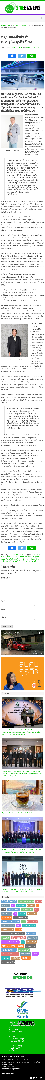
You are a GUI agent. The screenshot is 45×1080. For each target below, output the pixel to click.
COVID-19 (39, 901)
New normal (21, 906)
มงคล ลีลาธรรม (7, 930)
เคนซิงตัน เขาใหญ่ (32, 559)
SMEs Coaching (7, 914)
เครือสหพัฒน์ (6, 561)
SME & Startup (16, 1046)
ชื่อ (2, 601)
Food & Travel (16, 1032)
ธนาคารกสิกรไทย (21, 918)
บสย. (18, 926)
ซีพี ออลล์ (32, 913)
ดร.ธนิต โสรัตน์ (6, 918)
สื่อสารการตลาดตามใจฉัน (12, 946)
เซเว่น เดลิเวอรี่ (23, 950)
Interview (19, 555)
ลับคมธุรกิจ (19, 937)
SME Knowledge (17, 1039)
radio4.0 (30, 905)
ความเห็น (5, 578)
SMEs (36, 910)
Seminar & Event (17, 1041)
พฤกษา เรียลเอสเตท (29, 926)
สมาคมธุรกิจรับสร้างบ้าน (10, 942)
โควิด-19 (26, 958)
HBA (13, 905)
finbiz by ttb (5, 906)
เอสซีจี (35, 954)
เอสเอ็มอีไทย (15, 958)
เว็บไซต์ (4, 618)
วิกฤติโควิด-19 (32, 938)
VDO (13, 1050)
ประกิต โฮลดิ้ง (19, 559)
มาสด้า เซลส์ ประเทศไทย (13, 933)
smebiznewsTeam (32, 48)
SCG (37, 905)
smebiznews (14, 909)
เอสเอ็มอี (5, 958)
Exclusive (14, 1029)
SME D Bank (27, 909)
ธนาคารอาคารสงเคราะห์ (10, 922)
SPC (15, 914)
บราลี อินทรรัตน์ (8, 926)
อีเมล (3, 609)
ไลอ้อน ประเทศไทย (8, 962)
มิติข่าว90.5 (30, 934)
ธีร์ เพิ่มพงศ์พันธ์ (32, 922)
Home (13, 1027)
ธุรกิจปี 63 (15, 557)
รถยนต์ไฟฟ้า (6, 938)
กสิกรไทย (22, 914)
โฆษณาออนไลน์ (29, 561)
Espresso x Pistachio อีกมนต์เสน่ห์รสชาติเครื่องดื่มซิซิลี (17, 813)
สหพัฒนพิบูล (31, 942)
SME (3, 910)
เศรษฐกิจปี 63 (17, 561)
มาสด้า (19, 930)
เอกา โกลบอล (25, 954)
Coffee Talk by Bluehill (26, 901)
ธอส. (23, 922)
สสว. (22, 942)
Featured (11, 555)
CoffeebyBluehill (9, 901)
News (13, 1036)
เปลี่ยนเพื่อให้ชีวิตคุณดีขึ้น (10, 954)
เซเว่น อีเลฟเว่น (9, 950)
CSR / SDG (15, 1048)
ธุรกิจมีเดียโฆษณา (27, 557)
